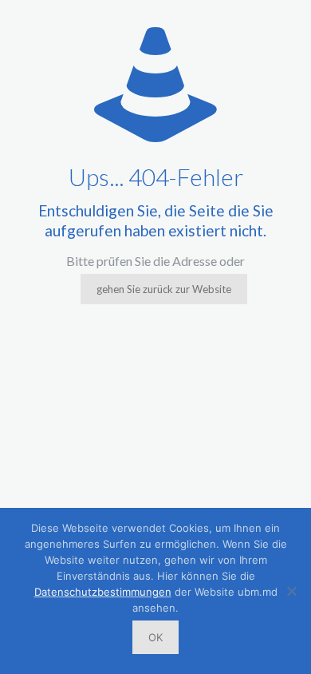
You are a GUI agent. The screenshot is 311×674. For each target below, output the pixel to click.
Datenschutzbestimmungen (102, 591)
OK (155, 637)
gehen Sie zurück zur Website (163, 289)
